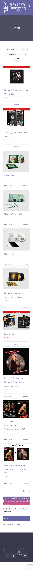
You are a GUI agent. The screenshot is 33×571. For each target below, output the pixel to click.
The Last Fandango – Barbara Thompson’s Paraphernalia (14, 382)
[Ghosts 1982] (16, 239)
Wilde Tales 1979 (11, 175)
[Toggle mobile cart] (29, 7)
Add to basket (8, 185)
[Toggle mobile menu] (29, 5)
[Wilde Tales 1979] (16, 161)
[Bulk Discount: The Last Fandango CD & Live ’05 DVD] (16, 453)
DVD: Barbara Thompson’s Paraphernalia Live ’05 (14, 425)
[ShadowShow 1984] (16, 200)
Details (17, 104)
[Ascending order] (26, 49)
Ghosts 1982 (10, 254)
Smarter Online (26, 551)
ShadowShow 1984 (13, 214)
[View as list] (18, 58)
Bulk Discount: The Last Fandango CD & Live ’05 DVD (15, 469)
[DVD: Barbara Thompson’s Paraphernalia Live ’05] (16, 409)
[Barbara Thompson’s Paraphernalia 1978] (16, 279)
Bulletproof (9, 334)
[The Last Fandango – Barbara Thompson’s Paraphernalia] (16, 361)
